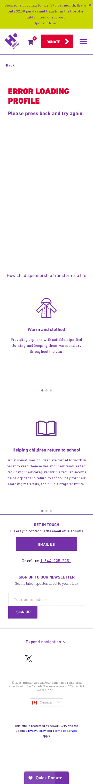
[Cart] (30, 43)
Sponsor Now (45, 23)
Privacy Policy (36, 731)
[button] (42, 390)
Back (10, 65)
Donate (53, 41)
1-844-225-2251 (55, 560)
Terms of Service (65, 731)
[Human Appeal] (14, 41)
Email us (46, 544)
